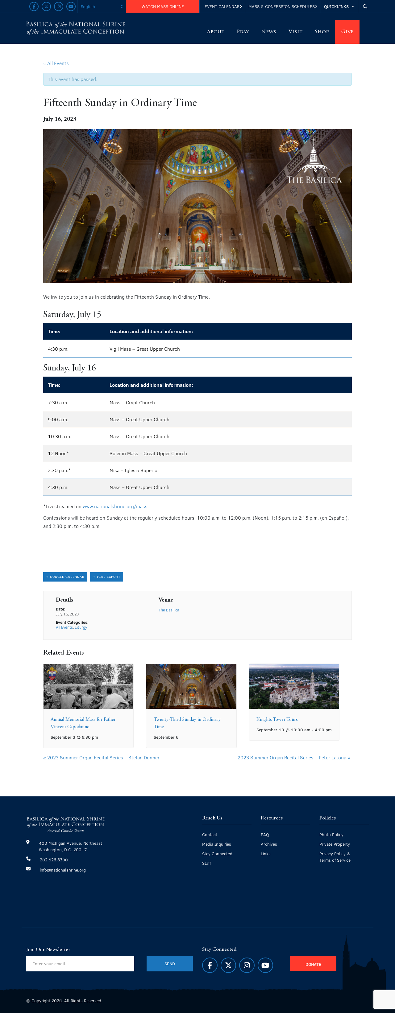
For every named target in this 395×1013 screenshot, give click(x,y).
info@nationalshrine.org (63, 870)
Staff (206, 863)
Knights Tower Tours (277, 719)
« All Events (56, 63)
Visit (295, 32)
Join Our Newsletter (48, 950)
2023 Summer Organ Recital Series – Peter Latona (294, 757)
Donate (313, 964)
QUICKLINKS (336, 6)
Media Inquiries (216, 844)
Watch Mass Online (163, 6)
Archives (269, 844)
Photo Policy (331, 834)
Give (347, 32)
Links (266, 853)
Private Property (334, 844)
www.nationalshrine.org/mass (115, 506)
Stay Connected (217, 853)
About (215, 32)
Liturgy (81, 627)
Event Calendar (222, 6)
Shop (322, 32)
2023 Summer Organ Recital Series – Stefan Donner (101, 757)
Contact (209, 834)
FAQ (265, 834)
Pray (243, 32)
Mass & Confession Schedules (281, 6)
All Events (64, 627)
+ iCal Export (106, 576)
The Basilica (169, 610)
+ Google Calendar (65, 576)
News (268, 32)
